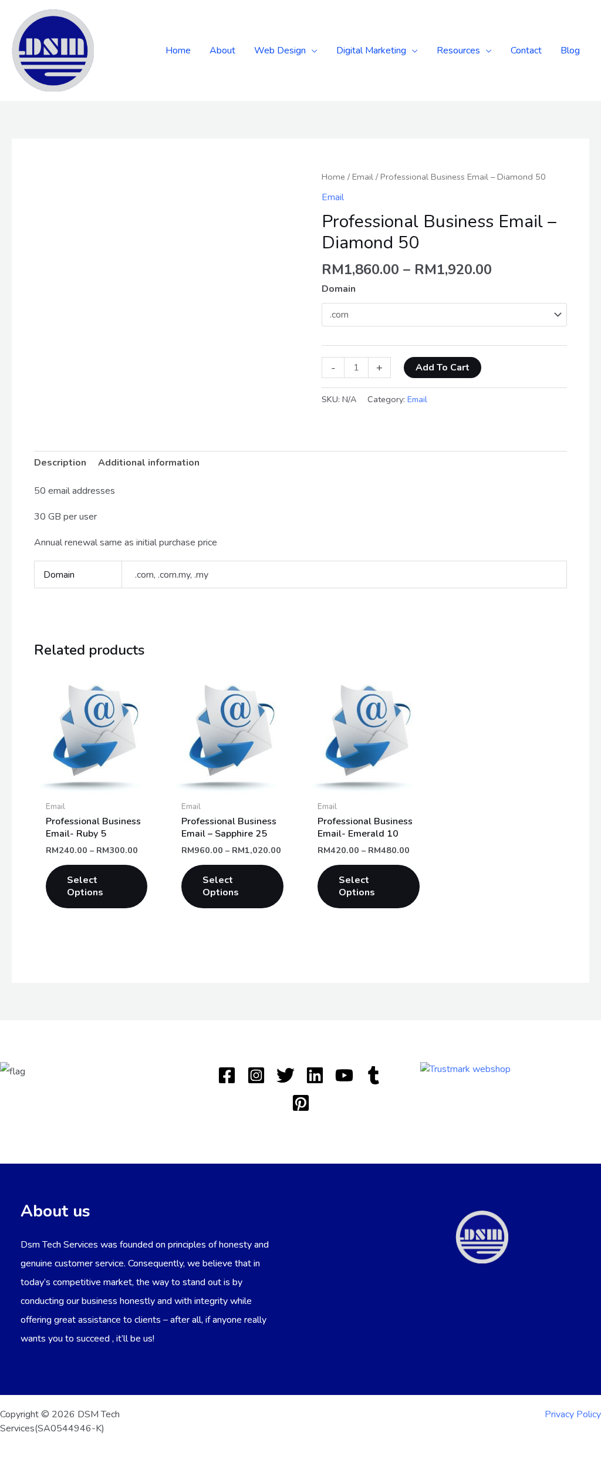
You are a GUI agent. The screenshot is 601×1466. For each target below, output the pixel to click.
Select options (85, 886)
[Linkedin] (315, 1075)
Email (362, 177)
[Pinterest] (301, 1103)
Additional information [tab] (149, 462)
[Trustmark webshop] (465, 1068)
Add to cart (443, 367)
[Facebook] (227, 1075)
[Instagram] (256, 1075)
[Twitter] (285, 1075)
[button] (312, 50)
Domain (339, 288)
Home (333, 177)
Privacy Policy (573, 1414)
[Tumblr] (373, 1075)
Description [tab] (60, 462)
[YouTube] (344, 1075)
